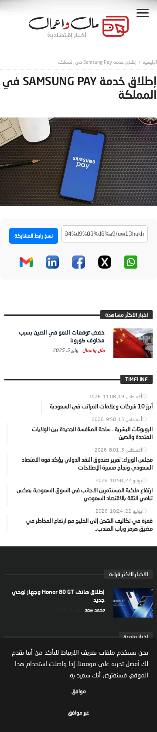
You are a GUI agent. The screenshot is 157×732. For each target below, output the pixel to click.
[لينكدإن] (52, 262)
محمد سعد (94, 609)
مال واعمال (93, 350)
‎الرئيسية (150, 62)
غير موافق (78, 712)
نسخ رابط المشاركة (33, 235)
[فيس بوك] (78, 262)
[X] (105, 262)
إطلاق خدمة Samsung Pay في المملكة (97, 62)
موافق (79, 691)
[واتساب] (131, 262)
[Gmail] (26, 262)
